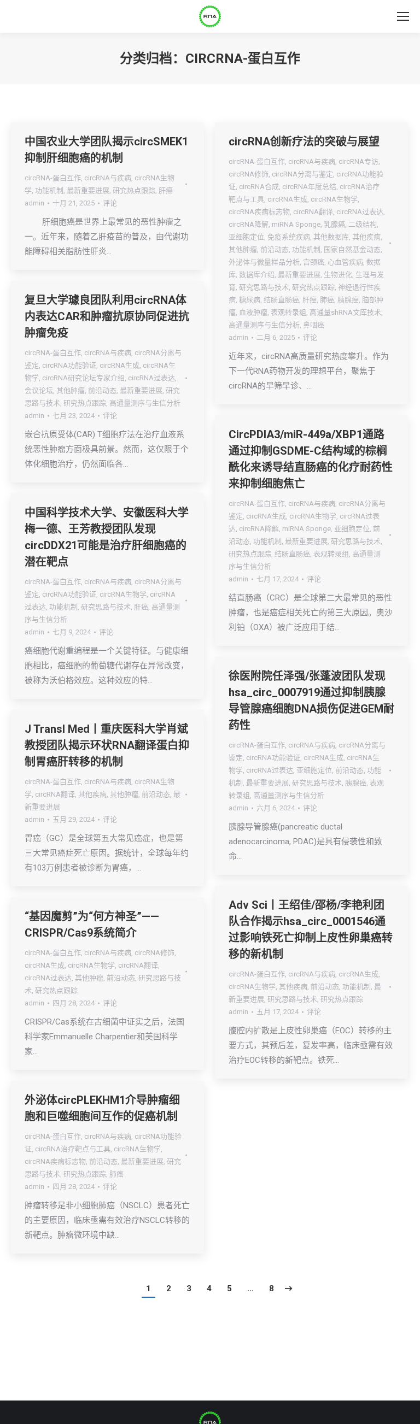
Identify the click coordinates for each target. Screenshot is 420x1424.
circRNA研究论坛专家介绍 (83, 378)
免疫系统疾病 (288, 237)
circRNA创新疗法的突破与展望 (304, 141)
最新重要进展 (88, 190)
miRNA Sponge (296, 224)
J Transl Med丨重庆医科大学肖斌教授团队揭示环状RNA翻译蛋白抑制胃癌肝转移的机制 (107, 745)
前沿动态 (274, 249)
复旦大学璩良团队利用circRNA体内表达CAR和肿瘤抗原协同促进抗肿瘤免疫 (107, 316)
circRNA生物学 (334, 199)
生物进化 (338, 274)
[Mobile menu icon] (403, 16)
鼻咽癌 (313, 325)
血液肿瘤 (253, 312)
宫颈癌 (313, 262)
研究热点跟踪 (134, 190)
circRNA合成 (259, 187)
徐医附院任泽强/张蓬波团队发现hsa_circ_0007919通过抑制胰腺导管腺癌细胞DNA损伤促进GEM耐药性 (311, 700)
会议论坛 (39, 390)
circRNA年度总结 (309, 187)
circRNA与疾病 (107, 178)
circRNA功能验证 (69, 365)
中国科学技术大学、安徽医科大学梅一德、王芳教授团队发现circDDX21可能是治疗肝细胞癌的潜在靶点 (107, 537)
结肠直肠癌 (281, 300)
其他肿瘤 (243, 249)
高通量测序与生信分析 (264, 325)
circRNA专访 (358, 161)
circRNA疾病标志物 (259, 212)
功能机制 (49, 190)
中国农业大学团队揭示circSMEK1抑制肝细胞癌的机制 (106, 149)
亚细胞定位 (246, 237)
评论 (110, 203)
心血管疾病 (345, 262)
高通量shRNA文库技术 (345, 312)
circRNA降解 (249, 224)
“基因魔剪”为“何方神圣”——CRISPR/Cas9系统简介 (92, 924)
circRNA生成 (287, 199)
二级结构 (362, 224)
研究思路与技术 (264, 287)
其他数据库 (331, 237)
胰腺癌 (348, 300)
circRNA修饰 (249, 174)
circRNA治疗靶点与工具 (72, 1149)
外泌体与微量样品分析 (264, 262)
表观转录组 (288, 312)
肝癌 (166, 190)
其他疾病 (366, 237)
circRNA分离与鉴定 (302, 174)
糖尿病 (249, 300)
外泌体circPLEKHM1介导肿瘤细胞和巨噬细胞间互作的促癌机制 (102, 1108)
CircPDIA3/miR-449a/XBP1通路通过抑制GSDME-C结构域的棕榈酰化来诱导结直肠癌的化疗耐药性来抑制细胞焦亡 (311, 459)
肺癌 (327, 300)
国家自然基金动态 (352, 249)
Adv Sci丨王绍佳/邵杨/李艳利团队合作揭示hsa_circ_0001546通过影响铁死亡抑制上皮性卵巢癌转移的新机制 (311, 929)
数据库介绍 (257, 274)
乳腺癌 (334, 224)
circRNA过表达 (359, 212)
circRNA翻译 (313, 212)
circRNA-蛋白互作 (53, 178)
